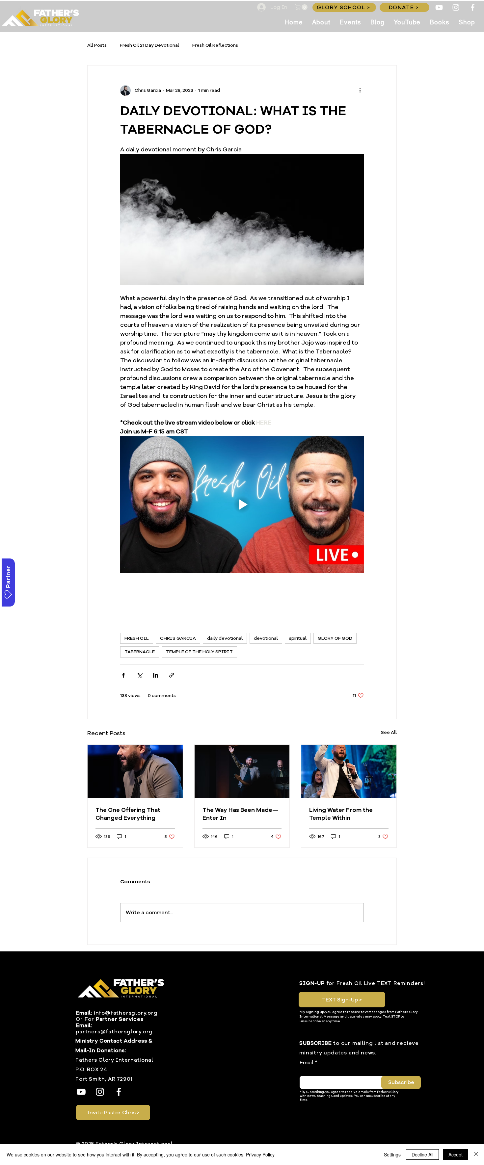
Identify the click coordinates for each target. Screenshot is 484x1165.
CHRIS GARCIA (178, 638)
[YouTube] (439, 7)
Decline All (422, 1154)
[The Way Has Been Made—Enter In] (242, 771)
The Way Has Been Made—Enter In (240, 814)
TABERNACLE (139, 652)
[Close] (476, 1154)
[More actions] (360, 90)
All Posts (97, 45)
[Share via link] (172, 675)
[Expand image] (242, 219)
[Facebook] (472, 7)
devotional (266, 638)
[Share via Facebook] (123, 675)
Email (306, 1062)
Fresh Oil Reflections (215, 45)
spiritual (298, 638)
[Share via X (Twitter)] (139, 675)
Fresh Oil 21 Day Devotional (149, 45)
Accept (455, 1154)
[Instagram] (455, 7)
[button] (302, 7)
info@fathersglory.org (126, 1013)
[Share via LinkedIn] (155, 675)
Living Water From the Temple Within (341, 814)
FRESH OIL (136, 638)
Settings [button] (392, 1154)
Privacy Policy (260, 1154)
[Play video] (242, 504)
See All (389, 732)
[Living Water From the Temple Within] (348, 771)
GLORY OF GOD (335, 638)
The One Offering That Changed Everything (127, 814)
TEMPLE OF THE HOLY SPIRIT (199, 652)
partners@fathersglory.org (114, 1031)
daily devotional (225, 638)
